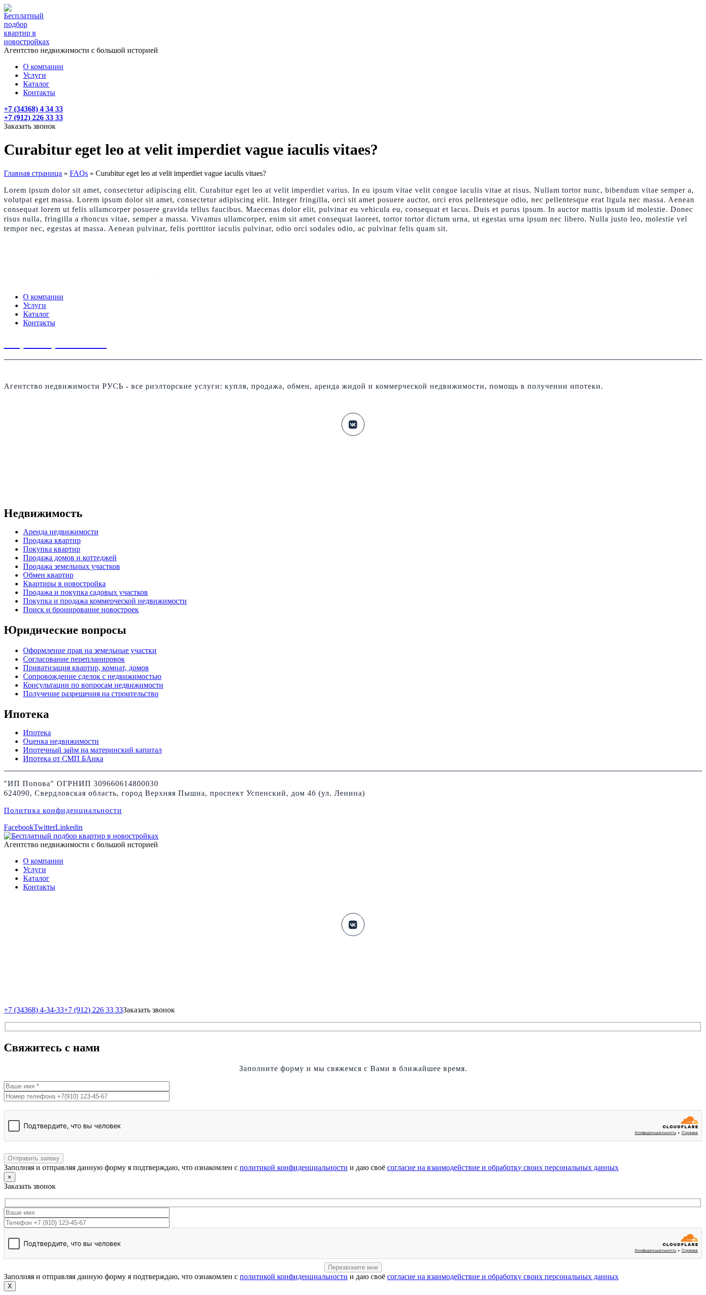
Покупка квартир (51, 549)
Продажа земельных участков (71, 566)
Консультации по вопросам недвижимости (93, 685)
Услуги (34, 75)
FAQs (79, 173)
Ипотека (37, 732)
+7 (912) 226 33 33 (33, 117)
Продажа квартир (52, 540)
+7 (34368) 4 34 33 (33, 109)
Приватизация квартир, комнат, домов (86, 668)
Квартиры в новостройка (64, 584)
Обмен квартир (48, 575)
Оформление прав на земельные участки (90, 650)
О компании (43, 66)
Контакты (39, 92)
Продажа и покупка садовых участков (85, 592)
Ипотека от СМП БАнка (63, 758)
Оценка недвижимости (61, 741)
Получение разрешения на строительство (90, 694)
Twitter (44, 827)
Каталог (36, 84)
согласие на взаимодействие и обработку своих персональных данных (503, 1167)
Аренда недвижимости (60, 532)
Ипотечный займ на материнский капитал (92, 750)
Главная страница (33, 173)
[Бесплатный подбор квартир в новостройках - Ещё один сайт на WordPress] (26, 41)
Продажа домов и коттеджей (70, 558)
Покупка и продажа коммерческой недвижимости (105, 601)
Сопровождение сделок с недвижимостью (92, 676)
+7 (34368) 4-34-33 (34, 1010)
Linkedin (69, 827)
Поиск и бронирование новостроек (81, 609)
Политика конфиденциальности (63, 810)
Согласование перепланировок (74, 659)
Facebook (19, 827)
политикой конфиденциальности (294, 1167)
